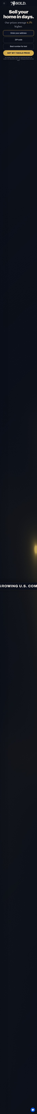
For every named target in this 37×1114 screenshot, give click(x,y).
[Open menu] (4, 3)
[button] (33, 1110)
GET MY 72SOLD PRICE (18, 53)
